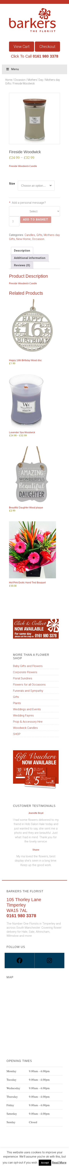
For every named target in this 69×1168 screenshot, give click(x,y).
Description (22, 250)
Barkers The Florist (34, 27)
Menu (15, 69)
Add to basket (35, 219)
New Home (23, 239)
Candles (30, 235)
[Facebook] (19, 960)
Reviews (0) (22, 265)
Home (8, 79)
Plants (17, 703)
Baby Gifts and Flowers (28, 666)
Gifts (39, 235)
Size (12, 183)
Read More (59, 1162)
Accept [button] (45, 1162)
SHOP (17, 734)
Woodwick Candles (25, 728)
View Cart (22, 46)
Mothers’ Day (35, 79)
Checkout (47, 46)
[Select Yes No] (34, 211)
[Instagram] (49, 960)
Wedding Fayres (23, 715)
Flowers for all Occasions (29, 684)
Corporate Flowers (25, 672)
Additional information (29, 258)
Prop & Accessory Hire (28, 721)
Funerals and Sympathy (28, 690)
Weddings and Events (27, 709)
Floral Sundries (22, 678)
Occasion (19, 79)
